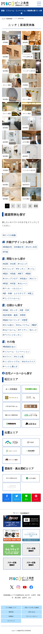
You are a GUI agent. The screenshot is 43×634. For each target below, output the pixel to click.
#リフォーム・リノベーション (16, 351)
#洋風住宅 (18, 247)
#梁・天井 (24, 310)
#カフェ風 (18, 356)
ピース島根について (11, 607)
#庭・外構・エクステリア (14, 293)
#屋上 (30, 293)
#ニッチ (13, 310)
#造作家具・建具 (10, 315)
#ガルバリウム (22, 325)
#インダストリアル (11, 361)
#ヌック (33, 330)
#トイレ (31, 268)
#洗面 (12, 273)
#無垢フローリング (11, 320)
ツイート (17, 499)
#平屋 (5, 252)
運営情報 (11, 612)
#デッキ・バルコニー (12, 288)
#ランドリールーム (11, 298)
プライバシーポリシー (31, 616)
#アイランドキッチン (12, 335)
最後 (36, 206)
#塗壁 (24, 320)
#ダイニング (8, 268)
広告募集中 (25, 513)
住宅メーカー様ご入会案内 (32, 607)
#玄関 (5, 263)
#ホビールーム (9, 330)
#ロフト (33, 278)
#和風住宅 (7, 247)
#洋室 (12, 283)
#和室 (5, 283)
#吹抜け (23, 278)
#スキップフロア (10, 278)
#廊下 (20, 273)
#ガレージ (22, 283)
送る (26, 499)
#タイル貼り (8, 325)
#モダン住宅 (31, 247)
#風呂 (5, 273)
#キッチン (20, 268)
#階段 (28, 273)
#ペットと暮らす (10, 366)
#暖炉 (34, 325)
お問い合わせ (31, 612)
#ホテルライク (28, 361)
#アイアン (22, 330)
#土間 (12, 263)
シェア (7, 499)
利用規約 (11, 616)
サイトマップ (11, 621)
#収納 (5, 310)
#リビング (22, 263)
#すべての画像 (9, 235)
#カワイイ (7, 356)
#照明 (22, 315)
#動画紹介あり (9, 346)
